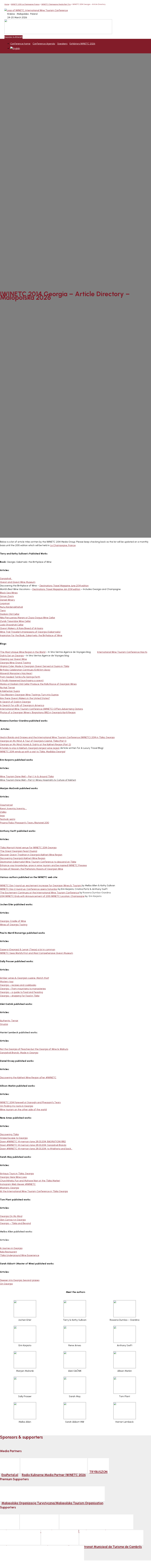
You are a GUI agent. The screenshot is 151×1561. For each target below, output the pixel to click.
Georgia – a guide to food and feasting (21, 992)
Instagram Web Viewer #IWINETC (18, 1184)
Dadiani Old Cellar (9, 614)
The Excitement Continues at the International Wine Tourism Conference (39, 892)
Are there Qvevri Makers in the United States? (25, 698)
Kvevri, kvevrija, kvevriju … (13, 808)
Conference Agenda (44, 43)
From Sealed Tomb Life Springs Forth (20, 676)
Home (6, 4)
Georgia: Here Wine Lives (13, 1177)
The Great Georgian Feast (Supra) (18, 851)
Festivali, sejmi (7, 819)
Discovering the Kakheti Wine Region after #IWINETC (28, 1077)
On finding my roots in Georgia (16, 1106)
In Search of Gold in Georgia (15, 701)
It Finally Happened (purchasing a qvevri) (22, 680)
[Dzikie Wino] (9, 1521)
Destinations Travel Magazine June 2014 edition (64, 585)
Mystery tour (7, 981)
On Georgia (6, 1283)
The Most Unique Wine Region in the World (22, 652)
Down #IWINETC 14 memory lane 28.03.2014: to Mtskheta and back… (36, 1148)
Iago (2, 815)
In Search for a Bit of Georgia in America (22, 705)
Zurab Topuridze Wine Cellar (15, 621)
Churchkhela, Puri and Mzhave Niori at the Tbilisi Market (30, 1180)
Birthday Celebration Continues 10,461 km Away (25, 669)
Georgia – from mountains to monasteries (23, 988)
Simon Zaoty (7, 596)
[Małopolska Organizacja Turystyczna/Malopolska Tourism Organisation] (52, 1493)
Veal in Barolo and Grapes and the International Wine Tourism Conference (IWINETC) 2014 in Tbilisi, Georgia (57, 737)
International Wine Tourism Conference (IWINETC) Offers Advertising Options (41, 708)
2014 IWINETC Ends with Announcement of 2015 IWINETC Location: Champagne (42, 896)
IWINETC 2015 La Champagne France (25, 4)
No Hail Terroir (7, 687)
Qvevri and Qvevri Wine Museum (17, 582)
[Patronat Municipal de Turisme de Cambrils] (111, 1537)
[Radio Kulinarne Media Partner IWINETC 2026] (54, 1465)
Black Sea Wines (9, 592)
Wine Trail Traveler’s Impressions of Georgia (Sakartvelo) (30, 631)
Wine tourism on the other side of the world (23, 1109)
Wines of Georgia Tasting (13, 924)
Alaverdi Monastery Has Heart (16, 673)
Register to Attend (12, 37)
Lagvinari (5, 603)
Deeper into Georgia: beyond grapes (19, 1280)
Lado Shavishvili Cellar (12, 624)
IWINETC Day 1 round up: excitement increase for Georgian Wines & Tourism (41, 885)
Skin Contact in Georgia (13, 1219)
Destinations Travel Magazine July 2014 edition (56, 589)
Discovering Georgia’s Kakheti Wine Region (22, 858)
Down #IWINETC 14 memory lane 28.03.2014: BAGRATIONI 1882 (33, 1141)
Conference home (20, 43)
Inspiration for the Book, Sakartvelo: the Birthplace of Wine (31, 635)
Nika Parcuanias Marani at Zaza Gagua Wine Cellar (27, 617)
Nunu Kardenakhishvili (11, 607)
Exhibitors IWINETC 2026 (82, 43)
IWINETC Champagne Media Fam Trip (56, 4)
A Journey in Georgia (11, 1248)
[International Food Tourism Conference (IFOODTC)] (96, 1521)
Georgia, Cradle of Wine (13, 921)
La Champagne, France (63, 545)
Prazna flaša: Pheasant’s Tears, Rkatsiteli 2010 (24, 822)
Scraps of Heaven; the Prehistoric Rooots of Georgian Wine (31, 868)
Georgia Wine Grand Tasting (15, 662)
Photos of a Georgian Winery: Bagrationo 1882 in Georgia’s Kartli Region (38, 712)
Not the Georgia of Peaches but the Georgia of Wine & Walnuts (34, 1049)
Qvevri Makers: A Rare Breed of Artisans (21, 628)
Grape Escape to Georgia (14, 1138)
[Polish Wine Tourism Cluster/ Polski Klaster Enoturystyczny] (42, 1553)
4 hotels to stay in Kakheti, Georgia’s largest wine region (30, 748)
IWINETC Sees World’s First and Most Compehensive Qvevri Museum (36, 953)
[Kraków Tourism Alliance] (60, 1537)
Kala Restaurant (8, 1251)
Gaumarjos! (6, 804)
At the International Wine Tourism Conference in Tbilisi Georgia (34, 1191)
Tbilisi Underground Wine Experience (19, 1255)
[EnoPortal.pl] (9, 1465)
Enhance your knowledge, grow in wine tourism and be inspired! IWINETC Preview (43, 865)
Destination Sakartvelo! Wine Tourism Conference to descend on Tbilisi (38, 861)
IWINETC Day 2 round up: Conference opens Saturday (28, 889)
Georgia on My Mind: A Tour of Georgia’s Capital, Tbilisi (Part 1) (33, 740)
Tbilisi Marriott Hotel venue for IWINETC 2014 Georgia (28, 847)
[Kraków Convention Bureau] (20, 1537)
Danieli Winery (7, 599)
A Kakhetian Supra (10, 691)
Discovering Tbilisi (9, 1134)
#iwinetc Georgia (9, 1187)
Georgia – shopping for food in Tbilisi (19, 995)
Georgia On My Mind (11, 1216)
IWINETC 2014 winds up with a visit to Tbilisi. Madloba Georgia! (32, 751)
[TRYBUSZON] (98, 1465)
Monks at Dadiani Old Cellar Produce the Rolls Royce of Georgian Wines (38, 684)
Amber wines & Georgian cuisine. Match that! (24, 978)
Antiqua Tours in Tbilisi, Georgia (17, 1173)
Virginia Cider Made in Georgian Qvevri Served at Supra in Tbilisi (34, 666)
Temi (3, 610)
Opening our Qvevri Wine (13, 659)
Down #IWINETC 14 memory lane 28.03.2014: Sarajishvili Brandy (33, 1145)
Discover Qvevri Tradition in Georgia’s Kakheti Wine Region (31, 854)
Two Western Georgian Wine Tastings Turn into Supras (29, 694)
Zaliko (3, 812)
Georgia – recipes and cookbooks (18, 985)
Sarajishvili (6, 578)
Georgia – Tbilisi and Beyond (15, 1223)
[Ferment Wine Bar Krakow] (39, 1521)
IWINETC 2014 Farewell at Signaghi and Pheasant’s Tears (30, 1102)
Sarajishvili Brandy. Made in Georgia (19, 1052)
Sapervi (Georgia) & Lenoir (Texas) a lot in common (27, 949)
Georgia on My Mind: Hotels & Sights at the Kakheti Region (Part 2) (35, 744)
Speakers (62, 43)
